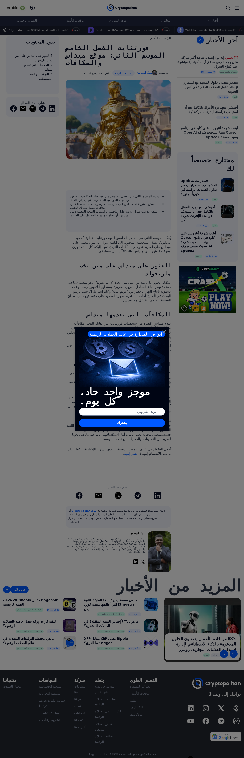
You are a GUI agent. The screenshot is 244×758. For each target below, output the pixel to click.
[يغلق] (164, 331)
